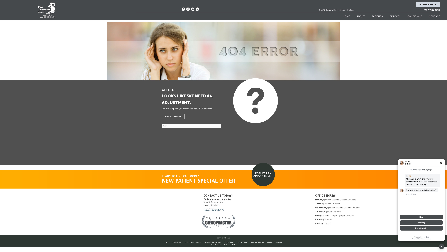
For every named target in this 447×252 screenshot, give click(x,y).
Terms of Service (257, 242)
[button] (173, 116)
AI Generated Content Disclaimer (223, 244)
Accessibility (178, 242)
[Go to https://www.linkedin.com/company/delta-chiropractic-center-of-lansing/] (197, 9)
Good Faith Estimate (274, 242)
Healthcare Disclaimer (212, 242)
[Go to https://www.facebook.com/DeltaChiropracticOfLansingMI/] (183, 9)
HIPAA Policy (229, 242)
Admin (167, 242)
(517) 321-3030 (432, 9)
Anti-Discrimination (193, 242)
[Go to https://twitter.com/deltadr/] (188, 9)
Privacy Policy (242, 242)
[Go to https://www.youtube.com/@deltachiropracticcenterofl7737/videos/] (192, 9)
